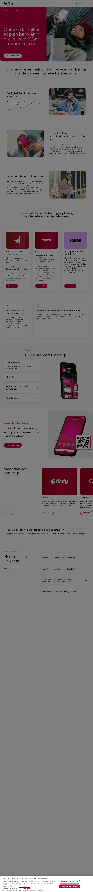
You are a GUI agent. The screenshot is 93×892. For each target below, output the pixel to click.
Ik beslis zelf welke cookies (69, 881)
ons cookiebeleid (24, 888)
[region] (46, 884)
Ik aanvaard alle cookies (69, 886)
